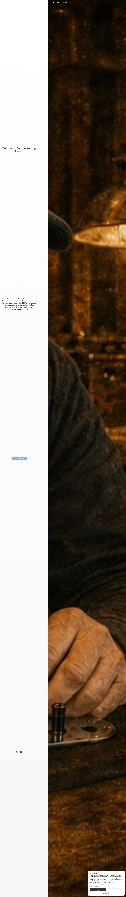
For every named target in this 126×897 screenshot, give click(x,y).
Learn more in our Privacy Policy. (97, 884)
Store (52, 2)
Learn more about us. (94, 886)
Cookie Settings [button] (106, 893)
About (58, 2)
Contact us (65, 2)
